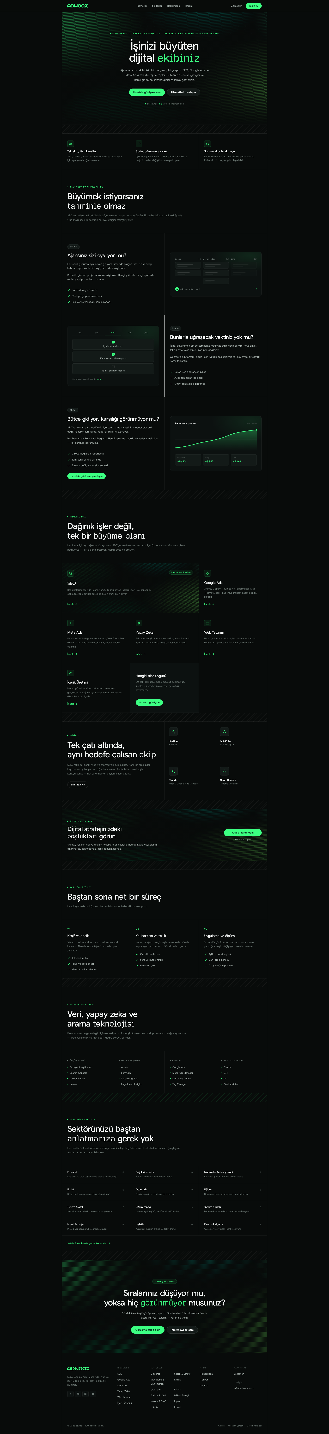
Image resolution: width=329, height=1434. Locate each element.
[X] (70, 1394)
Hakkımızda (173, 5)
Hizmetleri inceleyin (183, 92)
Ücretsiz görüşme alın (147, 92)
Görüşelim (236, 5)
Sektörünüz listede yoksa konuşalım (87, 1243)
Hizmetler (142, 5)
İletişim (189, 5)
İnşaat (177, 1401)
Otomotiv (156, 1389)
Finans (177, 1407)
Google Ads (123, 1379)
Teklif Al (253, 5)
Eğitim (177, 1389)
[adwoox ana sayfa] (77, 6)
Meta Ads (122, 1385)
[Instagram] (85, 1394)
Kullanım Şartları (235, 1425)
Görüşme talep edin (147, 1329)
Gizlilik (221, 1425)
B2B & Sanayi (181, 1395)
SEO (119, 1373)
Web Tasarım (124, 1397)
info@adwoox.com (182, 1329)
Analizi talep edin (243, 832)
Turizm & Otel (158, 1395)
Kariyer (204, 1379)
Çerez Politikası (254, 1425)
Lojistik (154, 1407)
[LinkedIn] (78, 1394)
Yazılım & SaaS (158, 1401)
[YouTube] (93, 1394)
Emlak (177, 1379)
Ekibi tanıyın (78, 784)
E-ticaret (155, 1373)
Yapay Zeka (123, 1391)
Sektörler (157, 5)
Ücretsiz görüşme (149, 702)
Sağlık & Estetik (182, 1373)
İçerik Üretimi (124, 1402)
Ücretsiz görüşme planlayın (86, 476)
